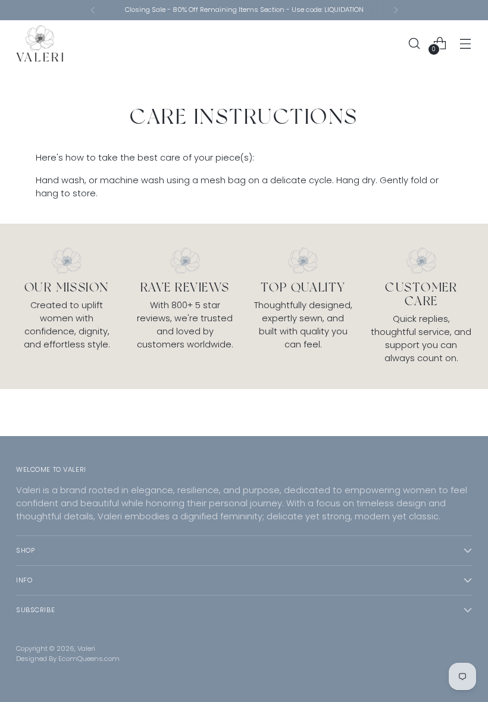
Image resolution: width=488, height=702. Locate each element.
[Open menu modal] (465, 43)
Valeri (86, 648)
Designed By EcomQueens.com (68, 658)
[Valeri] (40, 43)
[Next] (396, 10)
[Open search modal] (414, 43)
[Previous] (93, 10)
